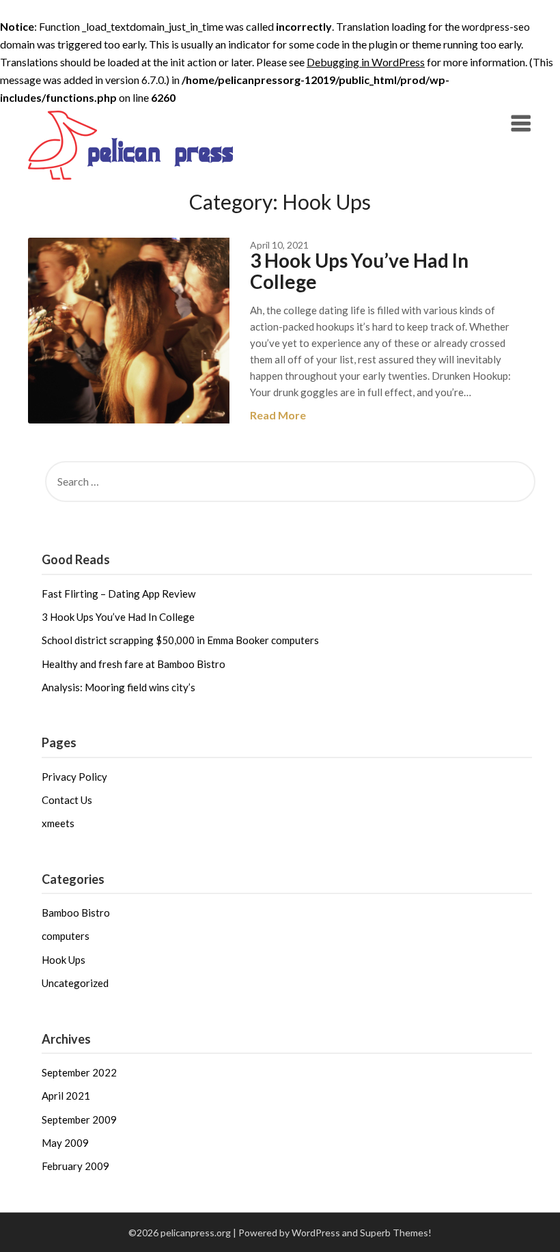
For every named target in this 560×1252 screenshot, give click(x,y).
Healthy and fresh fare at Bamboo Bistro (133, 664)
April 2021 (66, 1095)
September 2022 (79, 1072)
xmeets (58, 823)
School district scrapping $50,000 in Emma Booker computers (180, 640)
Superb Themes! (396, 1232)
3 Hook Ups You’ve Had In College (359, 271)
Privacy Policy (74, 776)
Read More (278, 414)
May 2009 (65, 1143)
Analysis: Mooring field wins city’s (118, 687)
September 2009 (79, 1119)
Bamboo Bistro (76, 912)
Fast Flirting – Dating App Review (118, 593)
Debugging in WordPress (366, 61)
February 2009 (75, 1166)
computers (65, 936)
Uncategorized (75, 983)
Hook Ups (63, 960)
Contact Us (67, 800)
